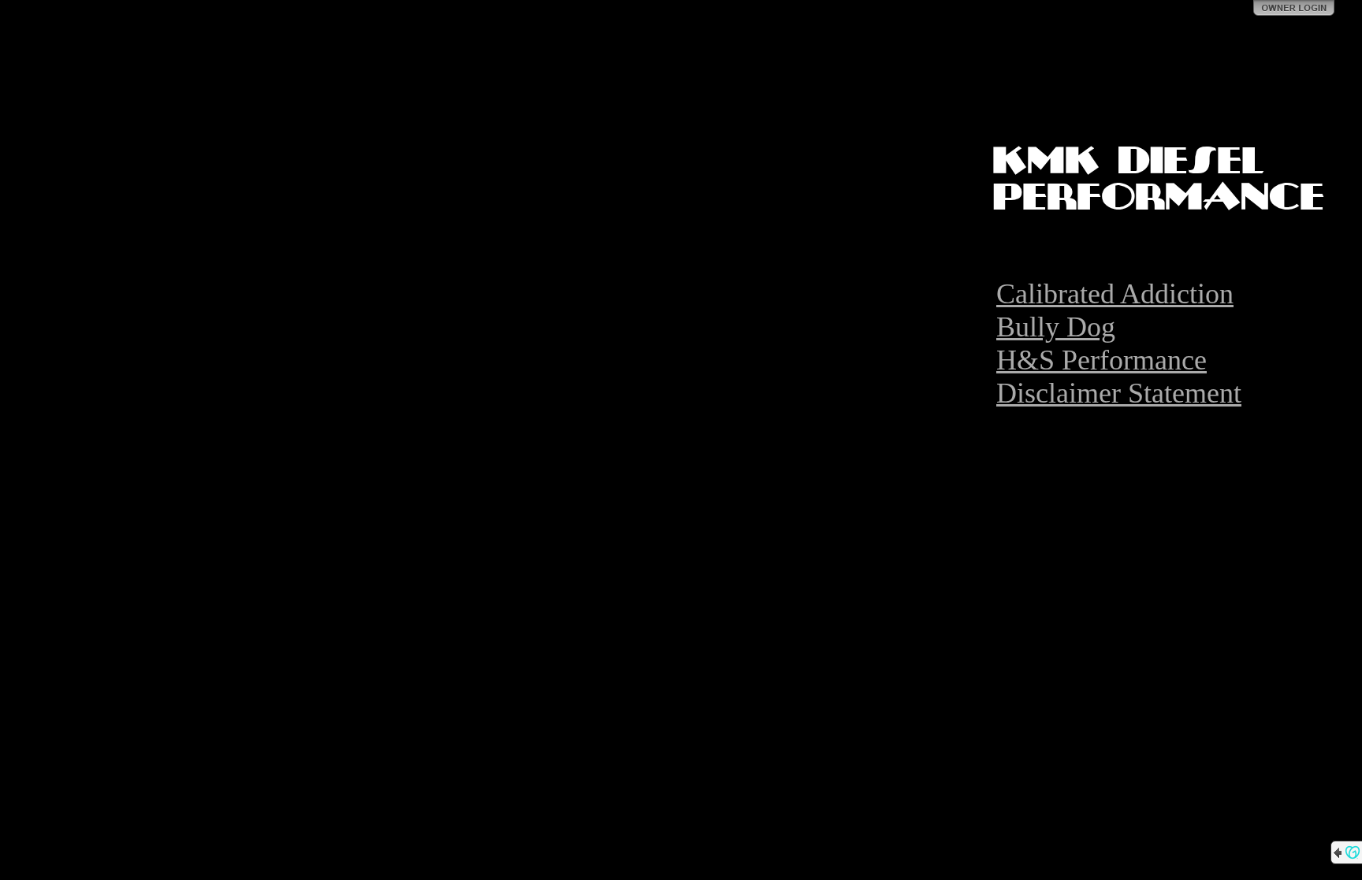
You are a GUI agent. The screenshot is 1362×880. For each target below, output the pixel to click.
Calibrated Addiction (1115, 294)
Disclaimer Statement (1118, 393)
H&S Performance (1101, 360)
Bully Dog (1055, 327)
